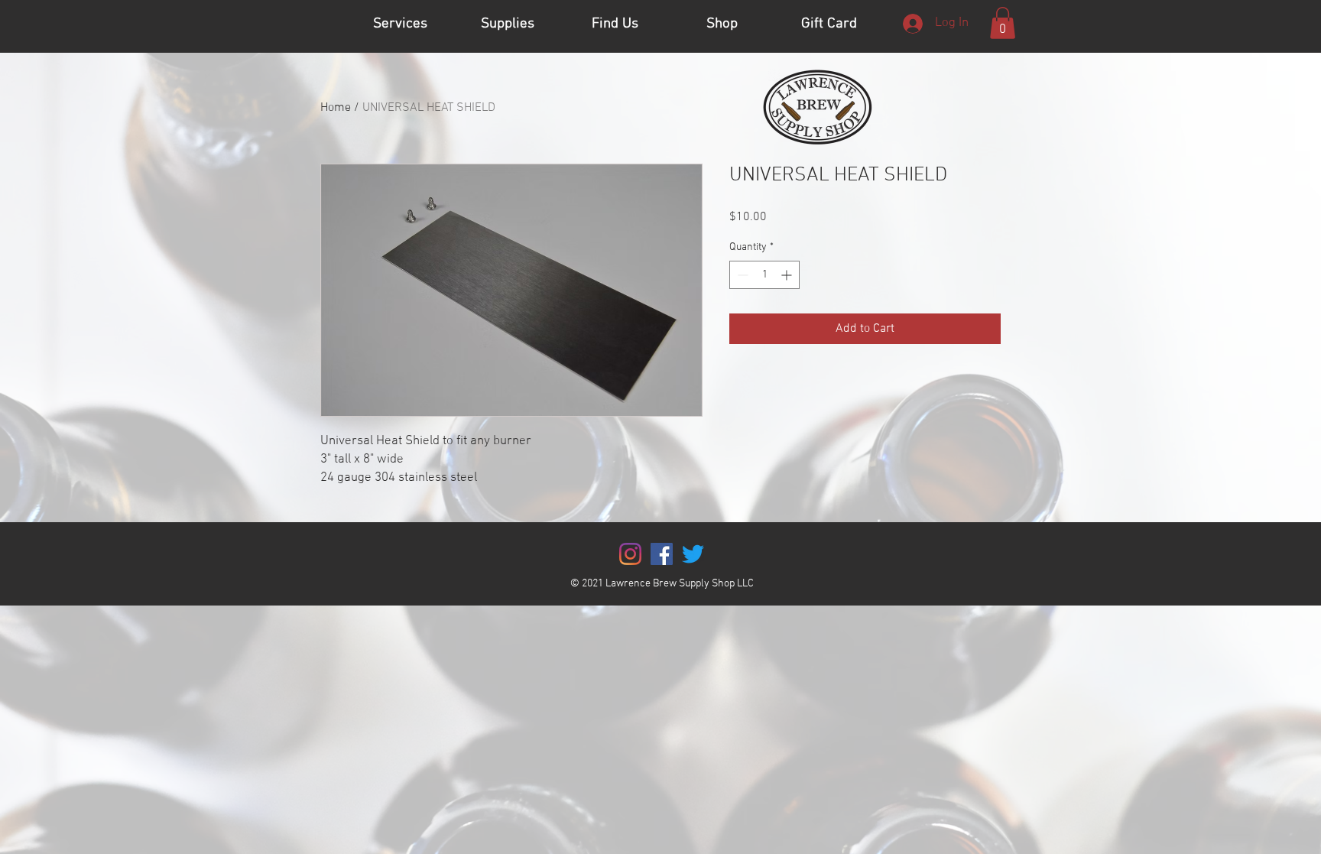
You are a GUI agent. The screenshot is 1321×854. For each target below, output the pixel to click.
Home (335, 107)
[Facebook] (662, 554)
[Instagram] (630, 554)
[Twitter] (693, 554)
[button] (1002, 23)
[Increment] (787, 274)
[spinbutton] (764, 274)
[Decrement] (741, 274)
